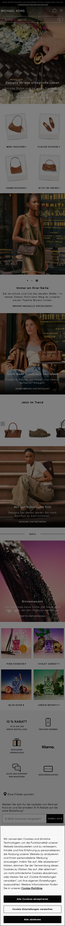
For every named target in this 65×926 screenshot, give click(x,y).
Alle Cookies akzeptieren (32, 899)
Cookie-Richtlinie (31, 888)
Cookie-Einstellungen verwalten (32, 909)
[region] (32, 875)
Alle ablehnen (32, 919)
